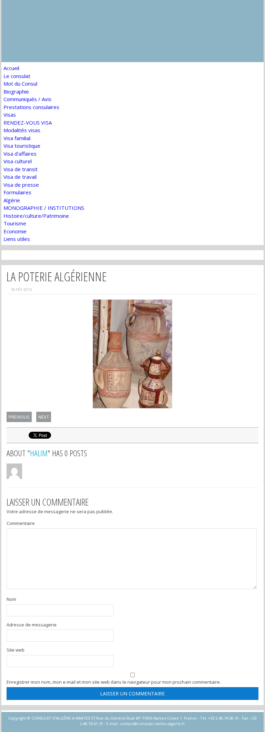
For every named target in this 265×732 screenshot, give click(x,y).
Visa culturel (17, 161)
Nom (11, 599)
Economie (15, 231)
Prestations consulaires (31, 107)
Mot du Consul (20, 83)
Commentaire (21, 523)
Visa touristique (21, 145)
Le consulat (16, 75)
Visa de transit (20, 169)
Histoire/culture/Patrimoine (36, 215)
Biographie (16, 91)
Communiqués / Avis (27, 99)
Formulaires (17, 192)
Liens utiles (16, 238)
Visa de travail (20, 176)
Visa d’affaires (20, 153)
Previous (19, 417)
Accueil (11, 68)
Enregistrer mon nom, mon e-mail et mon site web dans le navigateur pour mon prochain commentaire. (114, 682)
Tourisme (14, 223)
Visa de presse (21, 184)
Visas (9, 114)
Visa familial (16, 138)
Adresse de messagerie (32, 625)
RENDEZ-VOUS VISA (27, 122)
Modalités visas (21, 130)
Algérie (11, 200)
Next (43, 417)
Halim (39, 453)
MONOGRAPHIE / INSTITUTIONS (43, 207)
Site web (15, 650)
